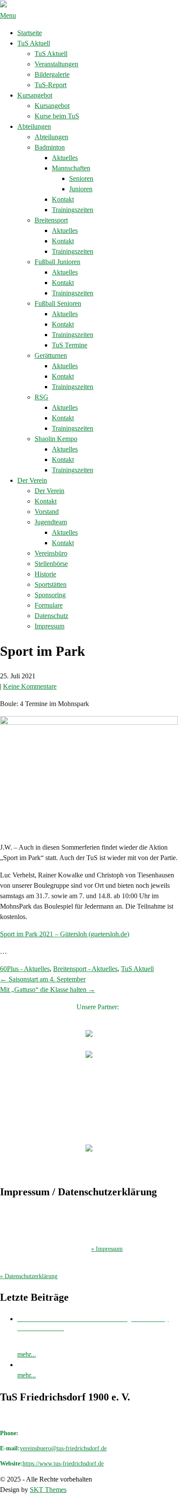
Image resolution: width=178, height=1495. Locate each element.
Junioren (80, 189)
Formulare (49, 605)
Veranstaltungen (56, 64)
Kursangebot (34, 95)
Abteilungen (34, 126)
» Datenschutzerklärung (28, 1276)
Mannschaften (71, 168)
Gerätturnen (51, 355)
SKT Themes (48, 1489)
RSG (41, 397)
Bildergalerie (52, 74)
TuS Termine (69, 345)
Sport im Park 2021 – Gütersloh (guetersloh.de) (64, 934)
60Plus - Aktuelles (25, 968)
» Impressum (107, 1249)
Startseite (29, 32)
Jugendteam (51, 522)
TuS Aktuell (33, 43)
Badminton (50, 147)
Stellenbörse (51, 563)
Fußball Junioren (57, 261)
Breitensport (51, 220)
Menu (8, 15)
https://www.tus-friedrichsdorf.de (63, 1463)
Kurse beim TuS (57, 116)
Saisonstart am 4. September (43, 979)
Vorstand (47, 511)
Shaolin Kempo (56, 438)
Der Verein (32, 480)
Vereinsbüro (51, 553)
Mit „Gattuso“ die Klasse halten (47, 989)
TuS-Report (51, 84)
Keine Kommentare (30, 686)
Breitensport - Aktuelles (85, 968)
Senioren (81, 178)
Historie (45, 574)
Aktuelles (65, 157)
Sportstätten (51, 584)
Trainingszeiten (72, 209)
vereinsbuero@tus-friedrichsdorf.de (63, 1448)
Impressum (49, 626)
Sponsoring (50, 595)
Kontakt (63, 199)
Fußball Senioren (58, 303)
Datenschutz (51, 615)
